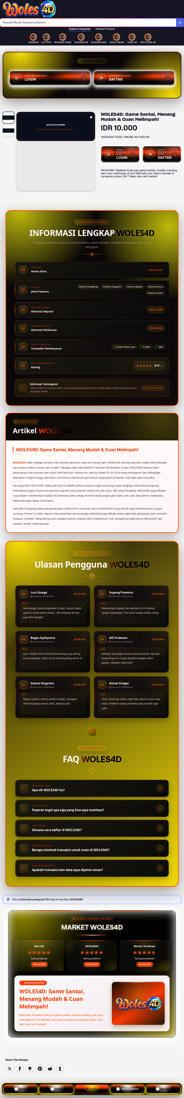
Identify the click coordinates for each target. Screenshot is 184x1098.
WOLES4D (19, 462)
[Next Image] (92, 151)
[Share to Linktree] (30, 1068)
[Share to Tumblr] (60, 1068)
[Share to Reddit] (50, 1068)
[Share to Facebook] (19, 1068)
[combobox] (88, 23)
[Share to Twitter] (9, 1068)
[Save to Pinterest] (40, 1068)
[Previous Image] (19, 151)
